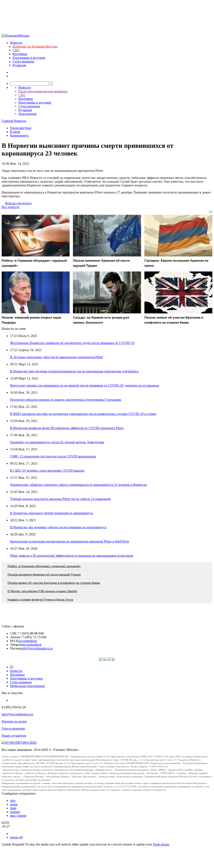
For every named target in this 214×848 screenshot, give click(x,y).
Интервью (20, 54)
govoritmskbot (27, 641)
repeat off (16, 837)
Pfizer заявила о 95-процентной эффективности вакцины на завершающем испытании (71, 555)
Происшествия (20, 128)
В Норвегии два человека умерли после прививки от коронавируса (58, 527)
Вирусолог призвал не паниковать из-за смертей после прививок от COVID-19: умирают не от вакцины (84, 385)
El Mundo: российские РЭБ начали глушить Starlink (42, 591)
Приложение (27, 114)
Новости (16, 42)
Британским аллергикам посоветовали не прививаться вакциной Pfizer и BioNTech (69, 541)
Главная (7, 121)
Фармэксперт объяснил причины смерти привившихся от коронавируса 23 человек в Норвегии (78, 484)
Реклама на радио (14, 721)
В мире (15, 131)
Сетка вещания (23, 61)
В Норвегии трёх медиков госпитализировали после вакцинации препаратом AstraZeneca (74, 371)
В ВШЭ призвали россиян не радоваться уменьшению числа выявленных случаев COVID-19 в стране (83, 414)
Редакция (19, 65)
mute (13, 808)
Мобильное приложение (27, 686)
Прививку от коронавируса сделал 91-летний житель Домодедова (57, 442)
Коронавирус (19, 135)
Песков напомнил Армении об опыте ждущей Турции (44, 574)
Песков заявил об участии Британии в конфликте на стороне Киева (54, 582)
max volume (18, 815)
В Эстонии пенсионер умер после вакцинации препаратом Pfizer (56, 357)
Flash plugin (161, 844)
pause (14, 804)
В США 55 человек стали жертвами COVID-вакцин (47, 470)
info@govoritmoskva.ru (37, 648)
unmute (15, 812)
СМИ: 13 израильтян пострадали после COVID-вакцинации (53, 456)
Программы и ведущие (29, 57)
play (13, 800)
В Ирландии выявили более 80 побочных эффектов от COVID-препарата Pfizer (67, 428)
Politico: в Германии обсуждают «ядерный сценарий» (44, 566)
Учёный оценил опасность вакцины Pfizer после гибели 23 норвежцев (60, 499)
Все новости (10, 207)
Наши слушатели (14, 735)
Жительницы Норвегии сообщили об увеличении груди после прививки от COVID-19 (72, 343)
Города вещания (13, 728)
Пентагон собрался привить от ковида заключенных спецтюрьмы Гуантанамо (65, 399)
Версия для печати (18, 203)
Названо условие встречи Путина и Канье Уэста (40, 599)
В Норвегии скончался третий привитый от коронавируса (51, 513)
